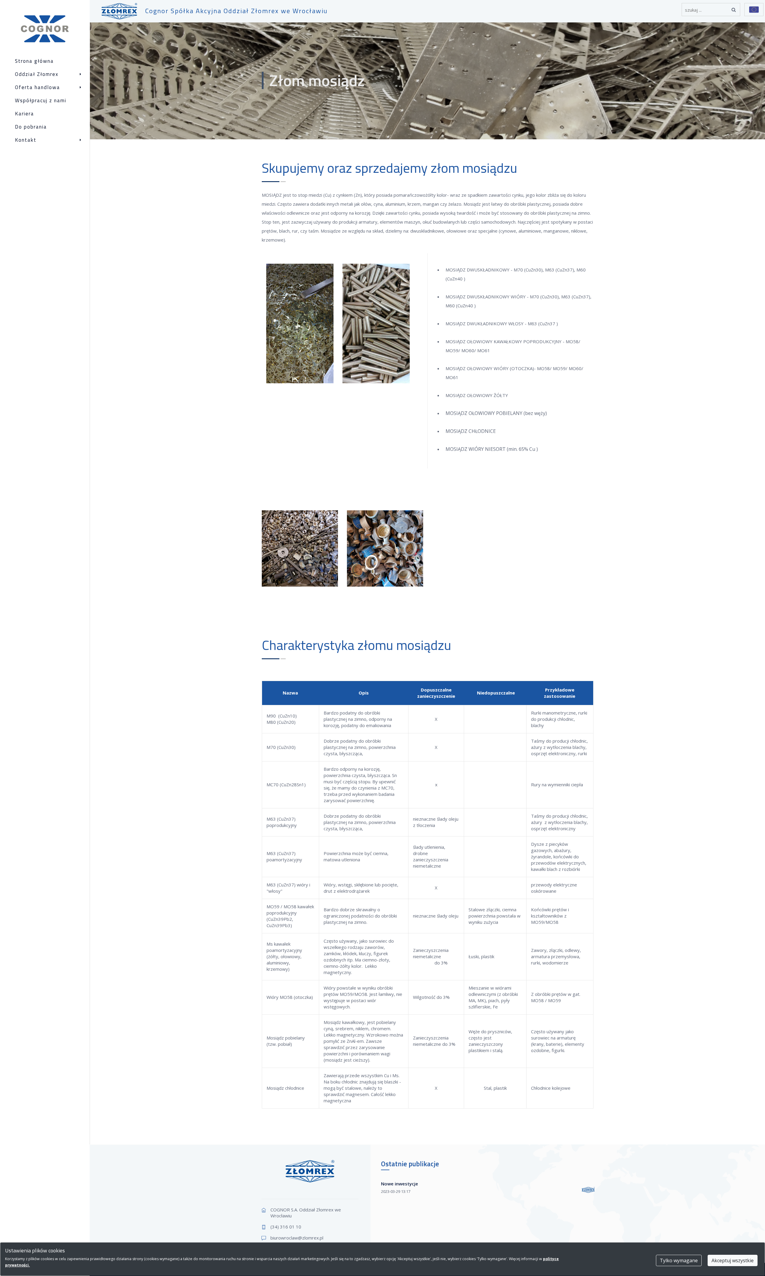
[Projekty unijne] (754, 9)
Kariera (24, 113)
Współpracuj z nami (40, 100)
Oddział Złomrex (37, 74)
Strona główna (34, 61)
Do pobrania (31, 127)
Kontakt (25, 140)
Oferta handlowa (37, 87)
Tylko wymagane (679, 1260)
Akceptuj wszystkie (733, 1260)
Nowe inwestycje (399, 1184)
